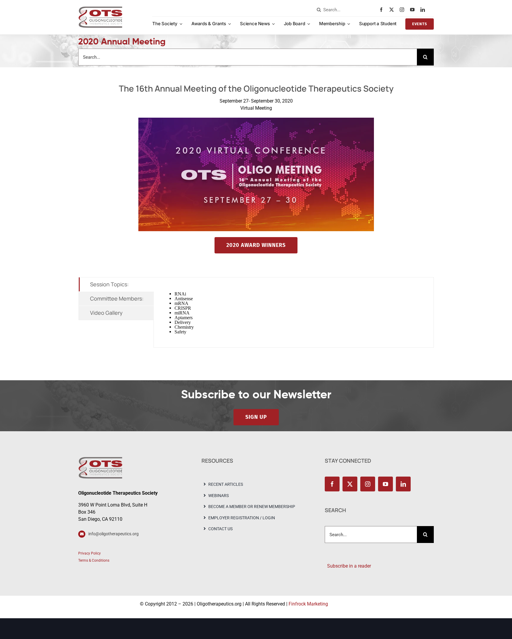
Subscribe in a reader (348, 566)
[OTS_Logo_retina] (100, 8)
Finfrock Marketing (308, 604)
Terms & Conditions (93, 560)
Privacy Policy (89, 553)
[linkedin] (424, 9)
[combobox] (346, 9)
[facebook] (382, 9)
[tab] (116, 284)
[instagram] (403, 9)
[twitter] (393, 9)
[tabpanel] (293, 312)
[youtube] (413, 9)
